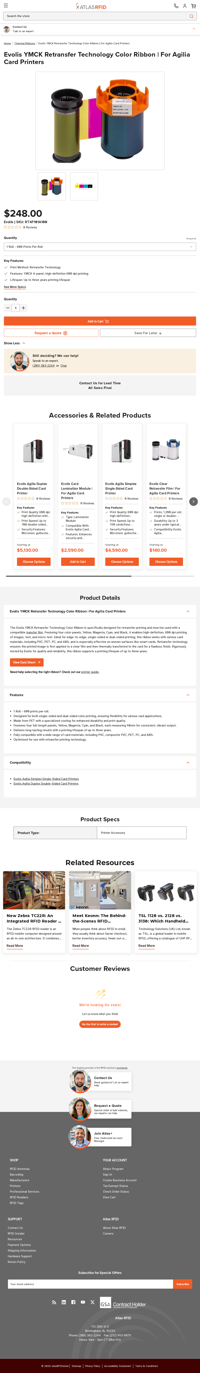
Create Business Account (120, 1180)
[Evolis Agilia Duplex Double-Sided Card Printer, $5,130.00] (33, 451)
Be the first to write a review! (100, 1024)
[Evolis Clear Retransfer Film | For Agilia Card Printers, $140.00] (166, 451)
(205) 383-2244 (44, 365)
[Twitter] (92, 1302)
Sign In (107, 1174)
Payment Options (19, 1245)
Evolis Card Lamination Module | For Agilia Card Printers (76, 490)
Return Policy (16, 1262)
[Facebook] (73, 1302)
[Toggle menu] (6, 6)
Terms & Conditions (146, 1366)
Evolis (8, 222)
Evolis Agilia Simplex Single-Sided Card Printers (46, 779)
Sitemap (76, 1366)
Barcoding (16, 1174)
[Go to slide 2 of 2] (6, 501)
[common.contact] (176, 6)
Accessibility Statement (117, 1366)
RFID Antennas (20, 1169)
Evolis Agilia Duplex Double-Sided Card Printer (32, 488)
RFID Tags (17, 1203)
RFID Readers (19, 1197)
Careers (108, 1233)
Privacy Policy (92, 1366)
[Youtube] (83, 1302)
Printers (15, 1186)
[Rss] (54, 1302)
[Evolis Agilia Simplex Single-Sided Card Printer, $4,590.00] (122, 451)
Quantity (100, 238)
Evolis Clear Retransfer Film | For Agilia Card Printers (164, 488)
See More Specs (15, 287)
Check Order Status (116, 1191)
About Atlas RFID (114, 1228)
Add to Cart (95, 321)
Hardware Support (20, 1256)
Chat (64, 365)
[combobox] (90, 16)
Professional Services (24, 1191)
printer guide (90, 672)
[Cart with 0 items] (193, 6)
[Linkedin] (64, 1302)
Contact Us (15, 1228)
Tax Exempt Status (115, 1186)
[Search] (191, 16)
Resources (15, 1239)
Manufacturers (19, 1180)
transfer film (34, 632)
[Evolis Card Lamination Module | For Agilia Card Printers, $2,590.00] (78, 451)
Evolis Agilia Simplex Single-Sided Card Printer (121, 488)
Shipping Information (22, 1250)
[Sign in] (184, 6)
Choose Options (34, 562)
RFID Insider (16, 1233)
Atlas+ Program (113, 1169)
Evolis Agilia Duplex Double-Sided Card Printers (46, 784)
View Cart (109, 1197)
